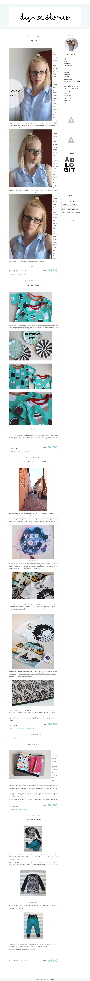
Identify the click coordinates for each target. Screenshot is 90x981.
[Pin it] (56, 270)
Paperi (73, 212)
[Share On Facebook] (51, 270)
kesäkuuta (66, 74)
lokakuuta (66, 67)
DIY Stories (41, 979)
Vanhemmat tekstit (50, 971)
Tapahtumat (30, 728)
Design (18, 728)
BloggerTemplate (51, 979)
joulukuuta (66, 63)
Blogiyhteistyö (65, 201)
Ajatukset (19, 274)
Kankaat (64, 207)
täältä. (33, 949)
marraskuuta (67, 65)
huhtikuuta (66, 95)
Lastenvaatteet (20, 451)
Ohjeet (63, 212)
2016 (64, 59)
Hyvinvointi (64, 204)
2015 (64, 61)
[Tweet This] (49, 270)
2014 (64, 102)
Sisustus (78, 212)
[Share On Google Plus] (54, 270)
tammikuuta (67, 100)
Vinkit (70, 214)
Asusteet (75, 199)
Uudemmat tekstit (16, 971)
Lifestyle (25, 274)
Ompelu (28, 451)
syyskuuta (66, 69)
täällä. (38, 568)
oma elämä (75, 214)
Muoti (69, 209)
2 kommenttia (13, 448)
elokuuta (66, 70)
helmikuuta (66, 98)
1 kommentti (12, 962)
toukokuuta (66, 76)
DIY (71, 201)
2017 (64, 58)
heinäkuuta (66, 72)
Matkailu (64, 209)
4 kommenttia (13, 725)
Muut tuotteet (75, 209)
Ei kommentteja (13, 271)
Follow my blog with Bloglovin (16, 738)
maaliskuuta (67, 97)
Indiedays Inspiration (73, 204)
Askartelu (70, 199)
